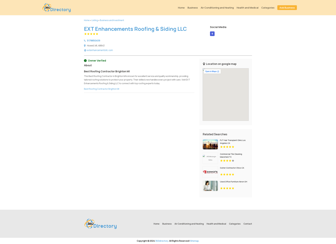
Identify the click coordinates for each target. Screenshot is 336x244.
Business (193, 7)
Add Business (287, 7)
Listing (95, 20)
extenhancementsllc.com (100, 50)
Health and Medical (247, 7)
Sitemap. (194, 240)
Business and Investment (112, 20)
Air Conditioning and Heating (217, 7)
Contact (247, 224)
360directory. (162, 240)
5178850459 (93, 40)
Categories (267, 7)
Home (181, 7)
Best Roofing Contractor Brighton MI (101, 88)
